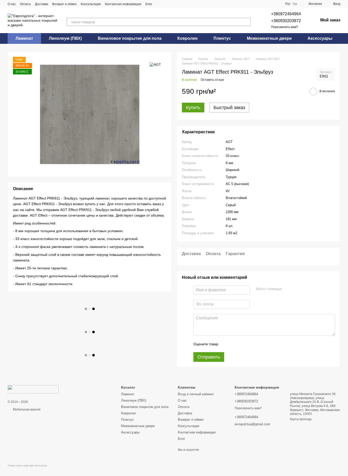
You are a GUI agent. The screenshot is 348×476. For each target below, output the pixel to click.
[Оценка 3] (243, 344)
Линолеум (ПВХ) (65, 38)
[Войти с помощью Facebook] (287, 289)
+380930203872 (286, 21)
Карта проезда (301, 419)
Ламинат (24, 38)
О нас (12, 4)
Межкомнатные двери (269, 38)
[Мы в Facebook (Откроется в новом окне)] (159, 4)
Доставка (41, 4)
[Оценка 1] (227, 344)
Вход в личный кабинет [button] (196, 394)
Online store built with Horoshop (27, 465)
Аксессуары (319, 38)
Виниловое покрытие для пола (130, 38)
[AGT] (155, 64)
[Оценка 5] (259, 344)
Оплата (25, 4)
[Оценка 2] (235, 344)
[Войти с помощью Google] (295, 289)
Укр (294, 3)
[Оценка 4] (251, 344)
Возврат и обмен (64, 4)
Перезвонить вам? (284, 27)
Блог (148, 4)
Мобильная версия (26, 409)
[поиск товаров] (247, 22)
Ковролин (187, 38)
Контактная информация (123, 4)
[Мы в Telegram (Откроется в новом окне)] (165, 4)
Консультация (91, 4)
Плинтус (222, 38)
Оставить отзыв (212, 80)
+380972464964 (286, 14)
